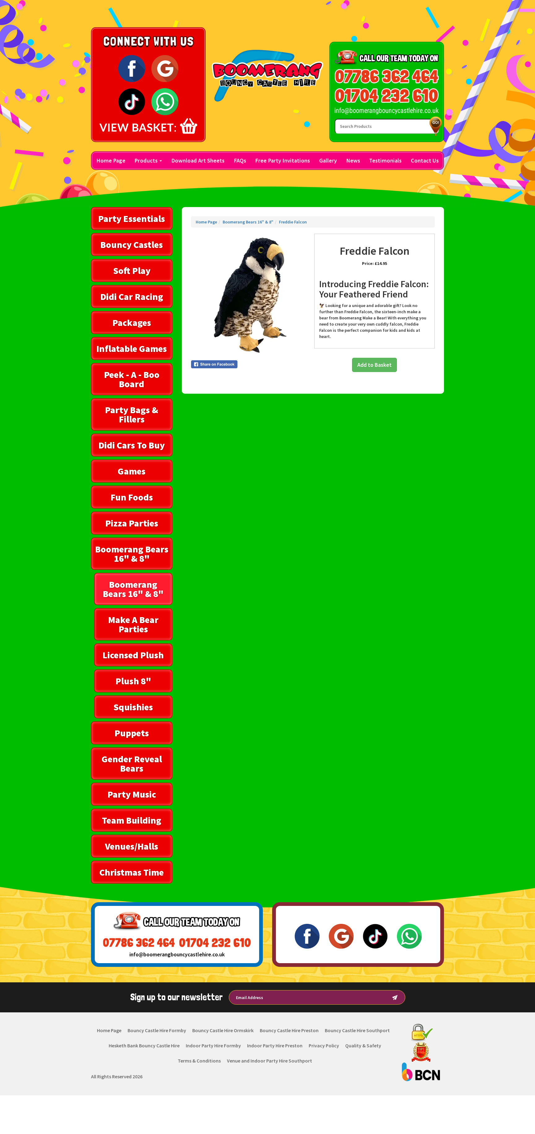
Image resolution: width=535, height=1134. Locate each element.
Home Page (110, 160)
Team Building (131, 820)
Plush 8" (133, 681)
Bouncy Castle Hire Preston (289, 1030)
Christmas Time (131, 872)
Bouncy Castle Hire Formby (157, 1030)
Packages (131, 322)
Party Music (131, 794)
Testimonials (385, 160)
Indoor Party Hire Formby (213, 1045)
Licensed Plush (133, 655)
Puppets (132, 733)
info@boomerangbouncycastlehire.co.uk (177, 954)
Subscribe (395, 997)
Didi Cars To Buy (131, 445)
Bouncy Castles (131, 244)
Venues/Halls (131, 846)
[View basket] (148, 126)
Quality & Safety (363, 1045)
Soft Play (131, 270)
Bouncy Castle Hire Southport (357, 1030)
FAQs (240, 160)
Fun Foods (132, 497)
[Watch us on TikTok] (131, 101)
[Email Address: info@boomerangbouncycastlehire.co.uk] (387, 110)
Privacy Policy (324, 1045)
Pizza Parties (131, 523)
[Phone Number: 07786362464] (387, 76)
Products (146, 160)
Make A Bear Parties (133, 624)
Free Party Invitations (282, 160)
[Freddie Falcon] (251, 294)
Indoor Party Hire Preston (274, 1045)
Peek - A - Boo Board (131, 379)
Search (434, 126)
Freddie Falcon (293, 222)
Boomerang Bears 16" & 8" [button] (131, 553)
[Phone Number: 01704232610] (387, 95)
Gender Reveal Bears (132, 763)
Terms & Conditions (199, 1061)
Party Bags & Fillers (131, 414)
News (353, 160)
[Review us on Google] (164, 68)
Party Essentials (131, 218)
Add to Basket (374, 364)
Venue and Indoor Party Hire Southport (269, 1061)
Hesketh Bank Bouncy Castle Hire (144, 1045)
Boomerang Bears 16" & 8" (133, 588)
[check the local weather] (387, 23)
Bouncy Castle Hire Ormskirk (223, 1030)
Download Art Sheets (197, 160)
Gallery (328, 160)
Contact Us (425, 160)
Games (132, 471)
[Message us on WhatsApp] (164, 101)
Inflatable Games (131, 348)
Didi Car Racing (131, 296)
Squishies (133, 707)
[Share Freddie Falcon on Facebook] (251, 364)
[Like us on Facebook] (131, 68)
